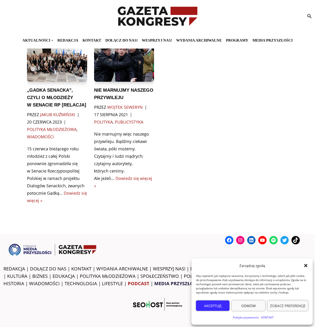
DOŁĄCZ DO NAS (48, 269)
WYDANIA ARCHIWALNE (122, 269)
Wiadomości (40, 136)
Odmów (248, 305)
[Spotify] (273, 240)
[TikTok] (295, 240)
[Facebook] (229, 240)
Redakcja (67, 40)
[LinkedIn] (251, 240)
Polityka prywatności (246, 317)
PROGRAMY (237, 40)
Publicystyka (129, 122)
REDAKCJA (14, 269)
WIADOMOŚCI (44, 283)
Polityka (103, 122)
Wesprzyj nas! (157, 40)
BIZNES (40, 276)
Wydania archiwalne (199, 40)
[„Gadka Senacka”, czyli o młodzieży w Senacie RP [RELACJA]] (57, 62)
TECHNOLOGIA (81, 283)
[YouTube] (262, 240)
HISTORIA (13, 283)
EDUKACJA (64, 276)
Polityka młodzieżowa (52, 129)
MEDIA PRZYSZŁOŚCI (273, 40)
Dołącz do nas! (121, 40)
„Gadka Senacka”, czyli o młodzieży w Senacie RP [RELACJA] (56, 97)
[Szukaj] (309, 16)
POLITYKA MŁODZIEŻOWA (108, 276)
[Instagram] (240, 240)
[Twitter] (284, 240)
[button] (305, 265)
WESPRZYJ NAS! (169, 269)
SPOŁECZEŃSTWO (159, 276)
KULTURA (17, 276)
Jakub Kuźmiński (57, 114)
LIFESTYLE (112, 283)
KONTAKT (267, 317)
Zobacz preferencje (288, 305)
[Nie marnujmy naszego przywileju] (124, 62)
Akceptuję (213, 305)
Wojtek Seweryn (125, 107)
